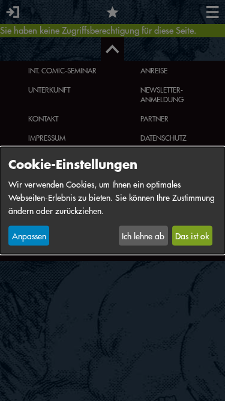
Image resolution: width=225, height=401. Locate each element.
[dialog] (112, 200)
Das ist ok (192, 235)
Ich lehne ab (143, 235)
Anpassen (29, 235)
